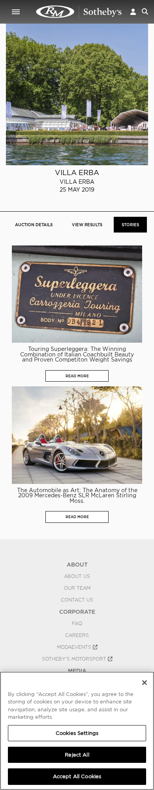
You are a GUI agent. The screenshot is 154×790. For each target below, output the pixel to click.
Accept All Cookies (77, 776)
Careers (77, 635)
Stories (130, 224)
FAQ (77, 623)
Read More (77, 376)
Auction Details (34, 224)
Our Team (77, 588)
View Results (87, 224)
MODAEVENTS (75, 647)
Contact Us (77, 600)
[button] (133, 11)
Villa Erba (77, 172)
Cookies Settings (77, 733)
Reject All (77, 755)
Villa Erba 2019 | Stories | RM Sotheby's (79, 12)
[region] (77, 731)
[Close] (144, 682)
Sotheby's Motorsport (75, 659)
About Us (77, 576)
